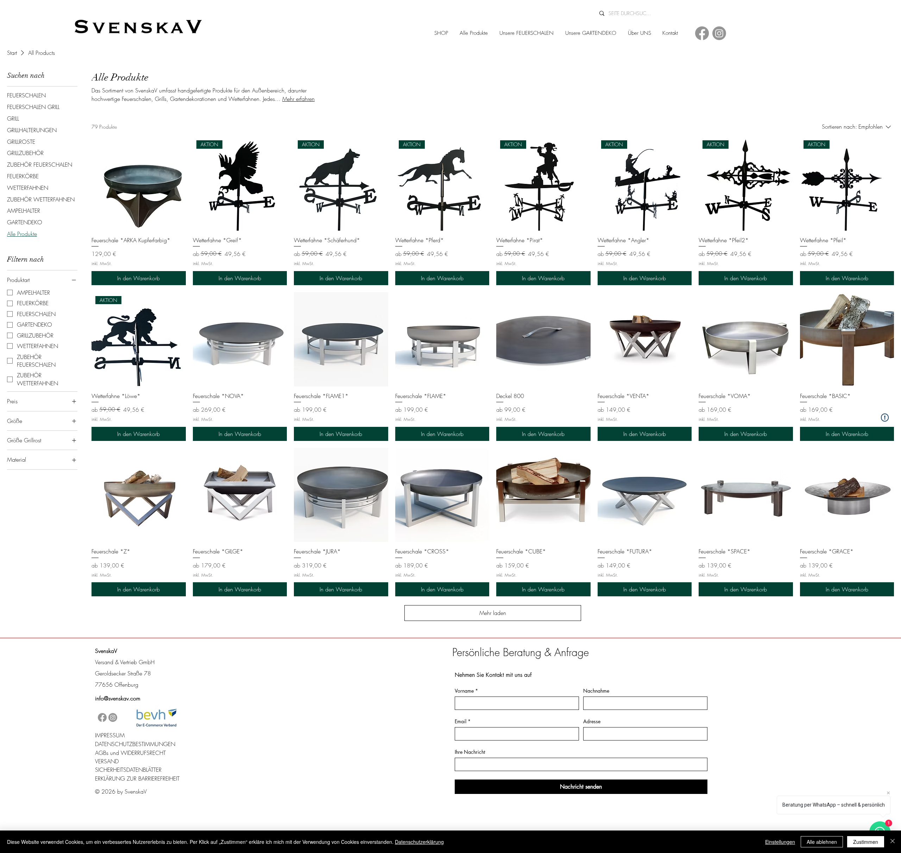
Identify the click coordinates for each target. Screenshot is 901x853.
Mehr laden (492, 613)
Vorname (466, 691)
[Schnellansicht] (139, 184)
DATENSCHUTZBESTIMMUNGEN (135, 744)
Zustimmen (865, 841)
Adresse (591, 721)
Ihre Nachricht (470, 752)
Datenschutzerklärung (419, 841)
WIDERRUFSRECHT (143, 753)
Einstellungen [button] (780, 841)
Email (463, 721)
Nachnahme (596, 691)
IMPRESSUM (110, 735)
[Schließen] (892, 841)
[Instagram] (719, 33)
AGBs (101, 753)
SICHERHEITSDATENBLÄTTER (128, 770)
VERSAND (107, 761)
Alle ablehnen (822, 841)
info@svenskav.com (117, 698)
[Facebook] (702, 33)
